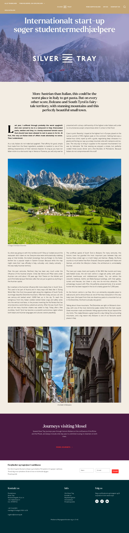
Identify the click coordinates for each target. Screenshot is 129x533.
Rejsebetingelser (69, 498)
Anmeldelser (68, 500)
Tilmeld (115, 471)
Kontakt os (115, 7)
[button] (44, 4)
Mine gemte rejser (93, 7)
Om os (105, 7)
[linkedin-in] (107, 501)
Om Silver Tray (69, 493)
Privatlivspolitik (12, 474)
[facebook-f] (102, 501)
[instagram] (97, 501)
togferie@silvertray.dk (15, 515)
